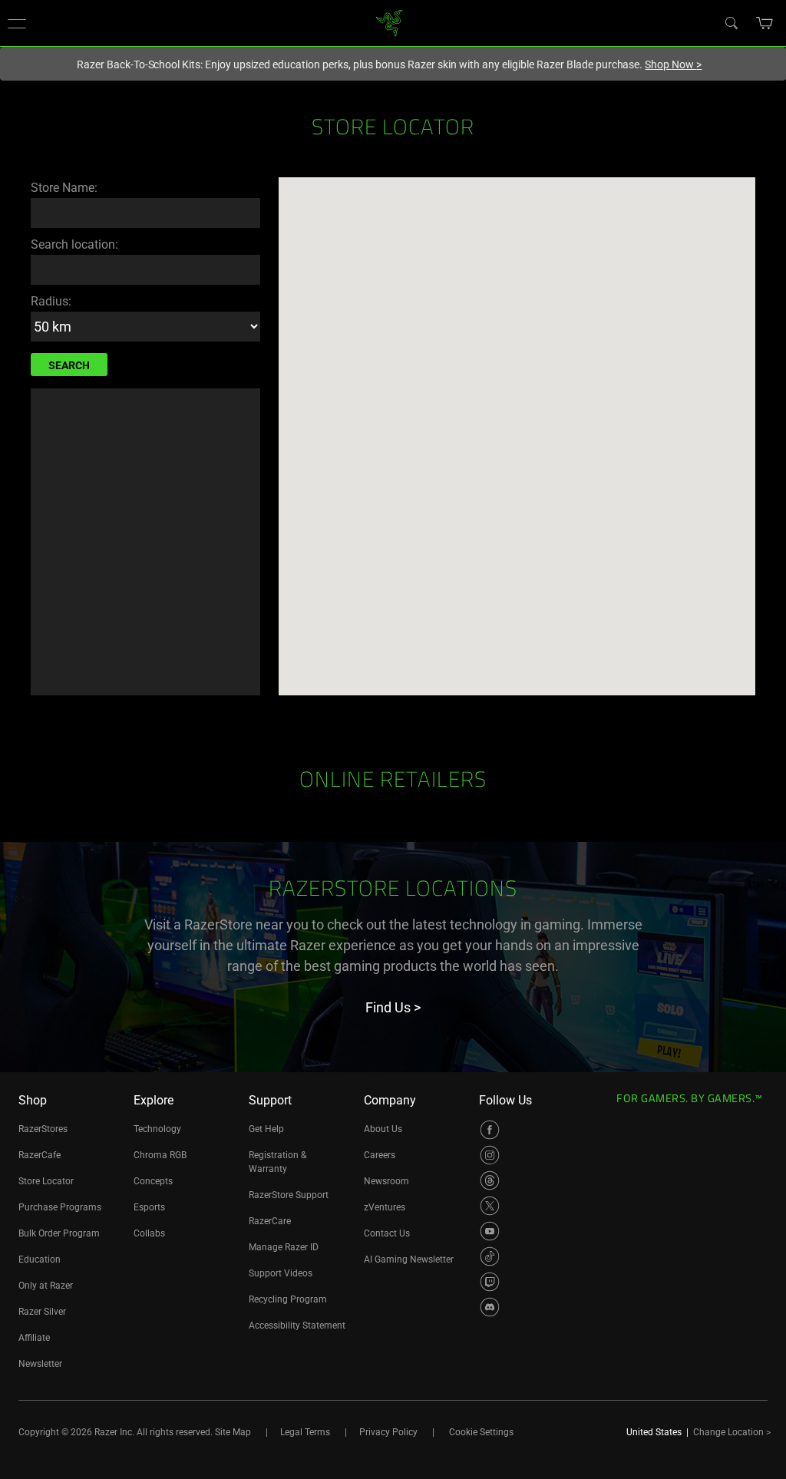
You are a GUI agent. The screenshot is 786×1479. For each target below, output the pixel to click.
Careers (379, 1155)
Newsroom (386, 1181)
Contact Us (387, 1233)
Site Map (233, 1432)
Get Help (266, 1129)
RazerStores (43, 1129)
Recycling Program (288, 1299)
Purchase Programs (59, 1207)
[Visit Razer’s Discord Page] (489, 1307)
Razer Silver (42, 1311)
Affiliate (34, 1337)
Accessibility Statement (297, 1325)
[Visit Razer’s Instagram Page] (489, 1155)
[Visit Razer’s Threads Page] (489, 1180)
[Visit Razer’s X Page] (489, 1206)
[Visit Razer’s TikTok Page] (489, 1256)
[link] (389, 22)
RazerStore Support (289, 1195)
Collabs (149, 1233)
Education (39, 1259)
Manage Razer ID (284, 1247)
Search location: (74, 244)
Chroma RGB (160, 1155)
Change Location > (732, 1432)
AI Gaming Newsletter (409, 1259)
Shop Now (673, 64)
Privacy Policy (388, 1432)
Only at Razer (45, 1285)
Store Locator (46, 1181)
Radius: (51, 301)
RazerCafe (39, 1155)
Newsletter (40, 1364)
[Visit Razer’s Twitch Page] (489, 1281)
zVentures (384, 1207)
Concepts (153, 1181)
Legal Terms (305, 1432)
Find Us (393, 1007)
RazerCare (270, 1221)
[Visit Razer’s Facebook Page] (489, 1130)
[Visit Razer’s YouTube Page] (489, 1231)
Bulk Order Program (59, 1233)
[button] (17, 23)
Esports (149, 1207)
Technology (157, 1129)
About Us (383, 1129)
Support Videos (280, 1273)
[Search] (730, 22)
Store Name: (64, 187)
